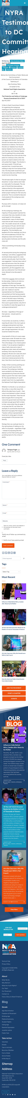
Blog (5, 1002)
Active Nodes (6, 1056)
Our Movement (6, 991)
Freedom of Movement (9, 1013)
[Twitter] (5, 1095)
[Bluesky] (13, 1095)
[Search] (23, 558)
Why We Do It (6, 983)
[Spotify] (15, 1095)
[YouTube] (10, 1095)
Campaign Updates (13, 65)
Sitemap (7, 1063)
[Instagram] (8, 1095)
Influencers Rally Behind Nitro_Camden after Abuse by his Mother (13, 747)
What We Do (6, 980)
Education (15, 901)
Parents (9, 69)
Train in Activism (7, 1047)
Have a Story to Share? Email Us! (12, 997)
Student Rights (6, 1022)
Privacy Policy (6, 964)
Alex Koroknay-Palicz (17, 61)
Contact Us (5, 994)
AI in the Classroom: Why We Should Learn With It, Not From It (13, 871)
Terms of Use (6, 961)
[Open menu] (24, 3)
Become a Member (8, 1050)
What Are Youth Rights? (9, 985)
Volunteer (5, 1042)
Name (5, 505)
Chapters (6, 67)
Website (5, 521)
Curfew (13, 67)
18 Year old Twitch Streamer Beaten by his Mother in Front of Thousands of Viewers (13, 809)
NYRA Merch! (6, 1058)
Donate (4, 1045)
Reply (4, 460)
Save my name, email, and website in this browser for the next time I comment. (14, 527)
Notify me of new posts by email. (14, 540)
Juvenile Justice (7, 1030)
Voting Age (5, 1024)
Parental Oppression (16, 782)
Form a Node (6, 1053)
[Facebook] (3, 1095)
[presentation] (14, 591)
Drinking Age (6, 1016)
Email (5, 513)
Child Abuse (7, 782)
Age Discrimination (8, 1011)
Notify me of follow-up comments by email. (13, 535)
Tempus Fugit (12, 450)
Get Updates (20, 935)
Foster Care (5, 1033)
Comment (6, 482)
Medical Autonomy (8, 1019)
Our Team (5, 988)
